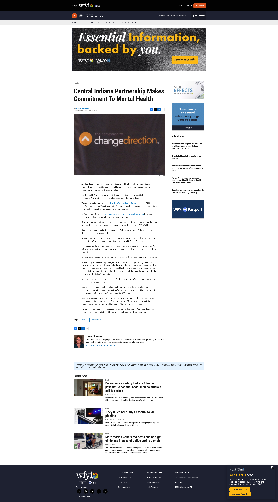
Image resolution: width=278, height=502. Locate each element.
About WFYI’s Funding (182, 472)
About (134, 22)
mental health (97, 320)
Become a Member (124, 477)
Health (76, 83)
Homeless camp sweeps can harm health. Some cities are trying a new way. (188, 191)
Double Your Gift (240, 489)
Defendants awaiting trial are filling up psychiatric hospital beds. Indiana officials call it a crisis (187, 146)
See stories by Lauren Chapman (100, 345)
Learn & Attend (108, 22)
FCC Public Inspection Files (184, 487)
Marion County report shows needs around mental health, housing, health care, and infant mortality (186, 180)
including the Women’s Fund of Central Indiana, (125, 203)
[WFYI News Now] (188, 116)
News (74, 22)
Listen (84, 22)
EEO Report (179, 482)
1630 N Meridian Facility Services (186, 477)
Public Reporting (152, 487)
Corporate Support (124, 487)
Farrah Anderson (110, 394)
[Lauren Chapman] (79, 341)
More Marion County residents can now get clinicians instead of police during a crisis (187, 168)
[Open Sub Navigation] (78, 22)
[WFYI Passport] (188, 209)
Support (123, 22)
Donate (200, 6)
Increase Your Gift (240, 494)
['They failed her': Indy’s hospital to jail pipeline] (88, 416)
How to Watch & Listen (154, 477)
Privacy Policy (85, 496)
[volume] (81, 15)
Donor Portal (122, 482)
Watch (94, 22)
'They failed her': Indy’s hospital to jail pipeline (186, 157)
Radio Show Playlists (154, 482)
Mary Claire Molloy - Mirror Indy (114, 419)
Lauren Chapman (82, 108)
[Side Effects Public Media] (188, 90)
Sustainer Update (184, 6)
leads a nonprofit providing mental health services (122, 214)
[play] (74, 16)
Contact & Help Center (125, 472)
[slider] (84, 16)
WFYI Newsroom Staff (154, 472)
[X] (273, 467)
